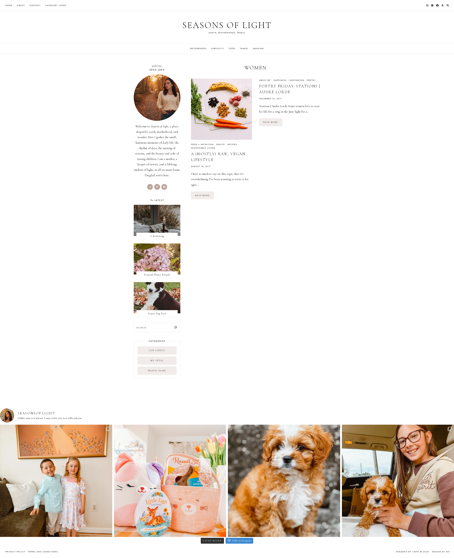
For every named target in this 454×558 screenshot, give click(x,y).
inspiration (296, 80)
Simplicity (217, 48)
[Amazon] (442, 5)
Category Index (56, 5)
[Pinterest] (432, 5)
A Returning (157, 236)
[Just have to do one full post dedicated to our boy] (284, 481)
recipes (232, 144)
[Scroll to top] (447, 548)
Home (8, 5)
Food (232, 48)
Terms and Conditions (43, 551)
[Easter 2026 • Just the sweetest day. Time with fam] (56, 481)
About (21, 5)
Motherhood (198, 48)
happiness (280, 80)
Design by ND (441, 551)
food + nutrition (202, 144)
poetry (311, 80)
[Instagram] (427, 5)
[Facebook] (437, 5)
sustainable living (203, 147)
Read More (204, 196)
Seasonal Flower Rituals (157, 274)
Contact (35, 5)
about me (265, 80)
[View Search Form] (448, 5)
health (220, 144)
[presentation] (221, 109)
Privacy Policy (15, 551)
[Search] (175, 327)
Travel (244, 48)
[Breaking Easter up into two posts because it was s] (170, 481)
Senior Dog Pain (157, 313)
